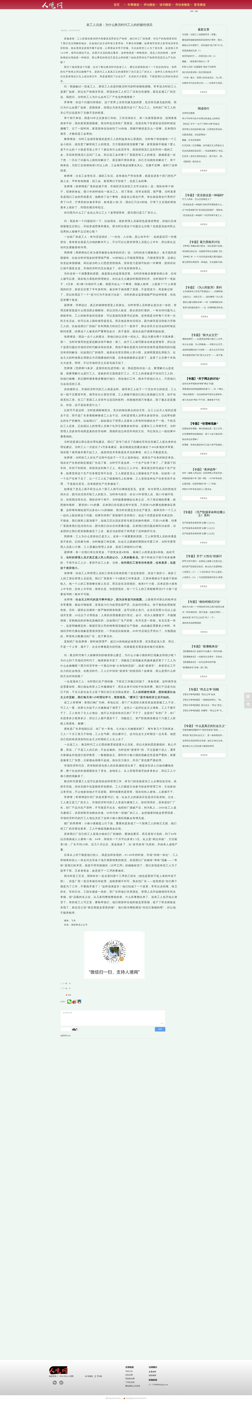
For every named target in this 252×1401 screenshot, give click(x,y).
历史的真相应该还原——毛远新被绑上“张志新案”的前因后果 (203, 151)
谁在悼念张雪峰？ (190, 439)
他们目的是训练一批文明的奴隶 (196, 72)
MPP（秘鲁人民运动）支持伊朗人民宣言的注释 (203, 473)
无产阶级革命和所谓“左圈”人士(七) (198, 523)
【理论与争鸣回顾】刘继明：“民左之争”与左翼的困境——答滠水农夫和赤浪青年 (203, 710)
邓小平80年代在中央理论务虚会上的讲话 (201, 118)
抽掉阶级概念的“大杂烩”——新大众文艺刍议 (203, 350)
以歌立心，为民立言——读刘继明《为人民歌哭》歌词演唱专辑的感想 (204, 297)
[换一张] (75, 1029)
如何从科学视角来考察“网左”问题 (198, 384)
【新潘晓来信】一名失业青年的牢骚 (199, 662)
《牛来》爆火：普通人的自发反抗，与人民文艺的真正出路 (203, 77)
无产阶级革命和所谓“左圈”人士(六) (198, 528)
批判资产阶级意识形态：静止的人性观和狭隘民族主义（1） (203, 566)
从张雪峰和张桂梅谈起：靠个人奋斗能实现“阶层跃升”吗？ (203, 434)
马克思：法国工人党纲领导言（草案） (200, 34)
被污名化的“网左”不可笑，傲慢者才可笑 (201, 400)
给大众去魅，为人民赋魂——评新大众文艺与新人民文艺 (203, 344)
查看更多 (203, 171)
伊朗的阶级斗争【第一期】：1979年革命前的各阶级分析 (203, 478)
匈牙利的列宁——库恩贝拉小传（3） (199, 56)
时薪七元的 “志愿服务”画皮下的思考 (199, 67)
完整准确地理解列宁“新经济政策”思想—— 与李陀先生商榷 (203, 730)
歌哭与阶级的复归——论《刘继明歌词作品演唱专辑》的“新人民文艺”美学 (204, 307)
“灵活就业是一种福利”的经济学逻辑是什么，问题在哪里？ (203, 204)
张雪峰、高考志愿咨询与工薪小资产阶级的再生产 (203, 445)
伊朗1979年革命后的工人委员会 (196, 489)
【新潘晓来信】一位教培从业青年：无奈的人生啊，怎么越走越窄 (203, 657)
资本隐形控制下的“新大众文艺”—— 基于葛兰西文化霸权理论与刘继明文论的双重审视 (203, 355)
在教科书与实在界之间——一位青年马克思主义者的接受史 (203, 83)
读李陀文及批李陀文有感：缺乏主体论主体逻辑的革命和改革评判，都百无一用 (203, 741)
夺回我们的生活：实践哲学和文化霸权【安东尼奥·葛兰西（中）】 (203, 251)
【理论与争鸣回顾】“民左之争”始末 (198, 694)
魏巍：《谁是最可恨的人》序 (195, 61)
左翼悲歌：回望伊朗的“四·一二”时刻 (199, 484)
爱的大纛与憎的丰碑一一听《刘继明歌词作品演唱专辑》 (204, 302)
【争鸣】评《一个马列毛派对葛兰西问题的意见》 (203, 257)
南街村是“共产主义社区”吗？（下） (199, 617)
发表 (160, 1029)
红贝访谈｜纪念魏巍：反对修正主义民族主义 (203, 145)
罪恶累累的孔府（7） (192, 51)
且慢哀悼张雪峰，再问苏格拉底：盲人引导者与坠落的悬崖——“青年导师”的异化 (203, 428)
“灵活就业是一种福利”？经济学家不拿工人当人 (203, 215)
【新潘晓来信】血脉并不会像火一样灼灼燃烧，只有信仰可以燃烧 (202, 651)
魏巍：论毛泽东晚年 (191, 140)
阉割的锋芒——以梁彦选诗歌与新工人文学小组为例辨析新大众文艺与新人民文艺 (203, 339)
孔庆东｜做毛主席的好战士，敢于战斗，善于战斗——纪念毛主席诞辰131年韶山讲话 (203, 156)
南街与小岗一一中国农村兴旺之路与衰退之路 (203, 607)
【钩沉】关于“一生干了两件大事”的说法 (201, 124)
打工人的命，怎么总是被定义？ (197, 199)
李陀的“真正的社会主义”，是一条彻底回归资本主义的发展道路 (203, 735)
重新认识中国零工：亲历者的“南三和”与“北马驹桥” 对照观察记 (203, 45)
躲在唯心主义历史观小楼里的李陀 (198, 746)
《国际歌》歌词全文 (191, 161)
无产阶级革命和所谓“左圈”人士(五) (198, 533)
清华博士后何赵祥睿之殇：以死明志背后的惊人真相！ (203, 129)
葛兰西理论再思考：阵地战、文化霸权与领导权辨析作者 (203, 262)
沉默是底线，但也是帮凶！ (194, 135)
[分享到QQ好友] (79, 1002)
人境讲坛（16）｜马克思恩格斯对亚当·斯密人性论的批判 (203, 577)
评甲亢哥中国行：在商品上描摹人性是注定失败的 (203, 561)
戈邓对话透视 (188, 113)
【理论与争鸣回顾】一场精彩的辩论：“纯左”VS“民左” (201, 700)
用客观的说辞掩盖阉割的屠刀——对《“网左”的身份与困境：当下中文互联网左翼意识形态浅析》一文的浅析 (203, 389)
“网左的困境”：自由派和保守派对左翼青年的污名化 (203, 394)
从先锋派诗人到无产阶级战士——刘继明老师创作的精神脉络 (204, 291)
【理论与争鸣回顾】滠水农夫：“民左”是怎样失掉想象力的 (203, 705)
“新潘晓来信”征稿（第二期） (195, 667)
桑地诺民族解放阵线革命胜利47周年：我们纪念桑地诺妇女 (203, 40)
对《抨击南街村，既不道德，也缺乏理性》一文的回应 (203, 612)
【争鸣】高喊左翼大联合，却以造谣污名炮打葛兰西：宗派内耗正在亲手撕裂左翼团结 (203, 246)
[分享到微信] (69, 1002)
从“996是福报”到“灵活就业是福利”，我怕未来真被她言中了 (203, 210)
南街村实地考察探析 (191, 623)
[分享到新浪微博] (74, 1002)
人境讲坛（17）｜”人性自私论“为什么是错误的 (203, 572)
